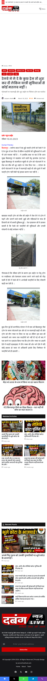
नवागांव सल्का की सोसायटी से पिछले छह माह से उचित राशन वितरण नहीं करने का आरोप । (34, 461)
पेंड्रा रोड (29, 70)
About (24, 666)
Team (29, 666)
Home (5, 66)
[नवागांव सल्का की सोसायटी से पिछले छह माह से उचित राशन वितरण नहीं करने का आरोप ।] (34, 450)
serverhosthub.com (24, 663)
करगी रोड (11, 70)
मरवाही (10, 74)
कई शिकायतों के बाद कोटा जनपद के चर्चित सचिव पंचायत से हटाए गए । (30, 598)
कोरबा (10, 66)
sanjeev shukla (9, 98)
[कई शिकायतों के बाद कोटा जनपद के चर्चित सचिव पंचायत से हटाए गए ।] (8, 600)
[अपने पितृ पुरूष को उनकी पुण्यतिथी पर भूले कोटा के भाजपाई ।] (12, 426)
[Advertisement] (23, 39)
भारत (4, 74)
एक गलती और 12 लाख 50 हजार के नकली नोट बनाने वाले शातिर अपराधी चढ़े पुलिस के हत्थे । (12, 461)
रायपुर (16, 74)
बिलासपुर (37, 70)
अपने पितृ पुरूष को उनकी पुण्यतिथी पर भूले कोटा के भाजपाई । (10, 436)
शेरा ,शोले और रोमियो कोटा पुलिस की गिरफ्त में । (34, 435)
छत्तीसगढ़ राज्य (20, 70)
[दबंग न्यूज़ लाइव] (10, 9)
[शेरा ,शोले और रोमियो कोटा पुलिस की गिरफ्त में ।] (34, 426)
